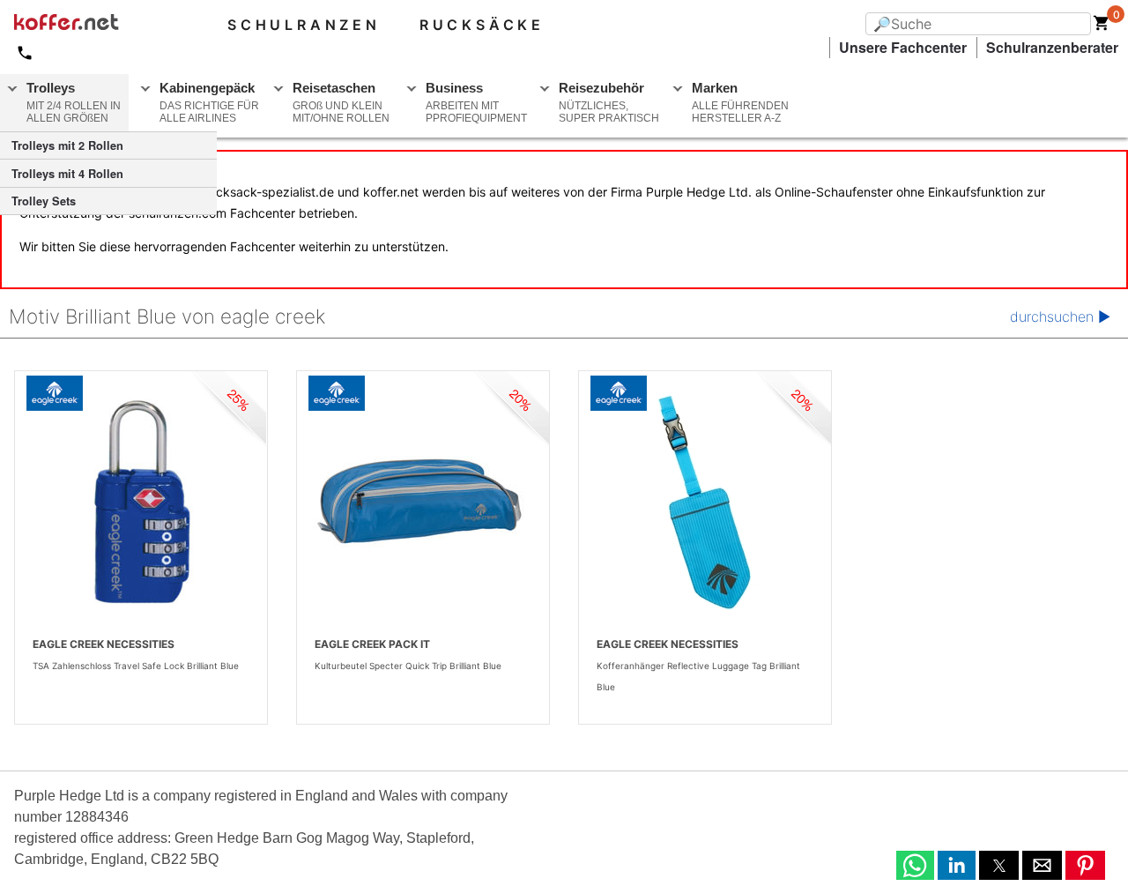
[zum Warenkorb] (1101, 26)
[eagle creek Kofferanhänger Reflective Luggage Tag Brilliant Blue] (705, 502)
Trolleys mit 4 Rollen (67, 174)
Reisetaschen (341, 102)
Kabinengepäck (209, 102)
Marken (740, 102)
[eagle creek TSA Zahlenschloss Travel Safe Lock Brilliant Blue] (141, 502)
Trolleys (73, 102)
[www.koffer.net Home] (95, 24)
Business (476, 102)
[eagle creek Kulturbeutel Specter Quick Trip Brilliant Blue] (423, 502)
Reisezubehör (609, 102)
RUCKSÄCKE (482, 25)
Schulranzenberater (1052, 47)
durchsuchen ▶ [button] (1060, 316)
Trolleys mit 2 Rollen (67, 145)
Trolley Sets (43, 201)
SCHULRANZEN (304, 25)
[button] (915, 865)
